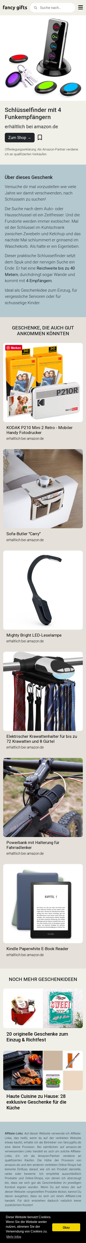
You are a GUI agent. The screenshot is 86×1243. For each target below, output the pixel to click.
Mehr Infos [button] (13, 1236)
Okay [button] (66, 1227)
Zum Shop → (19, 137)
